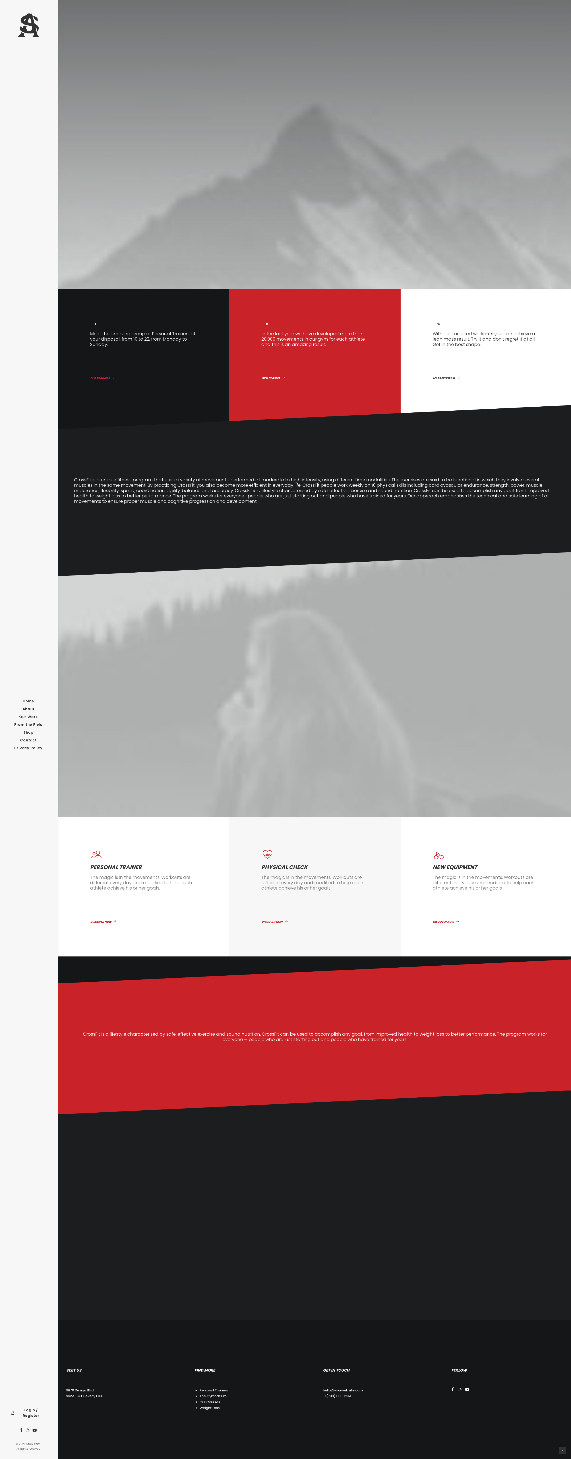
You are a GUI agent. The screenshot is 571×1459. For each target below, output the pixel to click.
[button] (21, 1431)
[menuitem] (21, 1431)
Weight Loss (210, 1407)
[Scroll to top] (562, 1450)
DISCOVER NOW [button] (101, 922)
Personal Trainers (214, 1390)
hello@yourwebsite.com (343, 1390)
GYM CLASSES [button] (271, 378)
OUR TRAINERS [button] (100, 378)
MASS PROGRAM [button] (444, 378)
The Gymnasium (213, 1396)
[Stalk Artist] (28, 25)
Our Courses (210, 1402)
